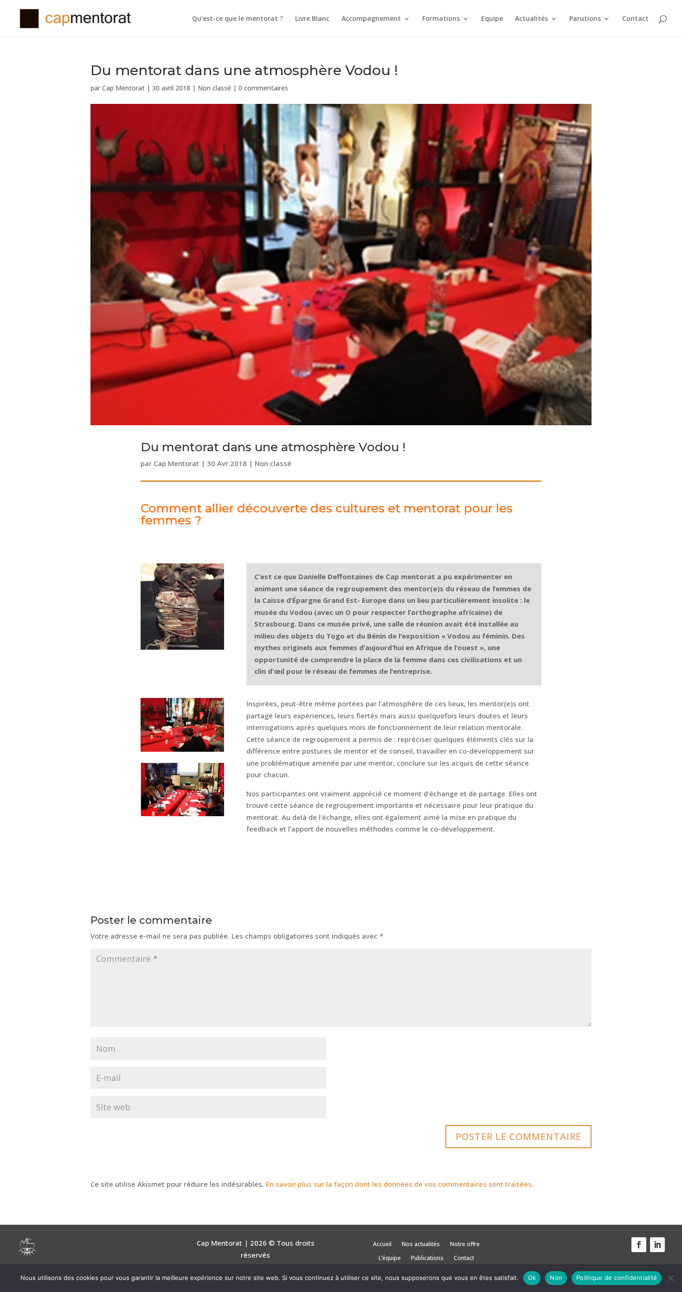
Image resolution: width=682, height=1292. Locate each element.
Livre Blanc (312, 19)
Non (556, 1277)
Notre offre (465, 1244)
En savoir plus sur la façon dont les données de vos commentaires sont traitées (399, 1184)
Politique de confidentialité (616, 1277)
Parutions (585, 19)
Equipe (492, 19)
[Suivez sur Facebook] (638, 1244)
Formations (441, 19)
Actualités (531, 19)
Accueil (382, 1244)
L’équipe (390, 1258)
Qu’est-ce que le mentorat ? (237, 19)
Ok (532, 1277)
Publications (427, 1258)
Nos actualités (421, 1244)
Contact (635, 19)
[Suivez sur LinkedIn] (657, 1244)
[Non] (670, 1278)
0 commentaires (263, 87)
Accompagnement (371, 19)
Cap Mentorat (123, 87)
